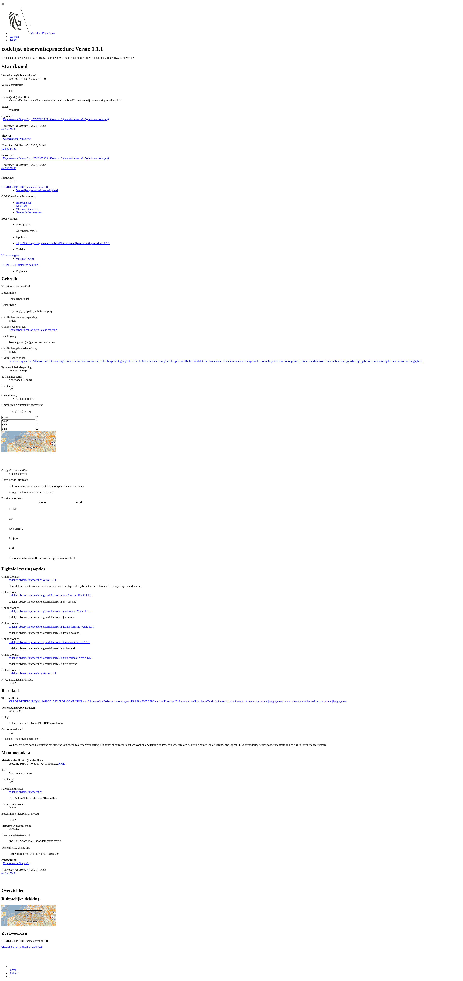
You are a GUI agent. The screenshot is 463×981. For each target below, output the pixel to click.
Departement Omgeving (17, 138)
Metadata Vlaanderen (43, 33)
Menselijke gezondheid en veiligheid (37, 190)
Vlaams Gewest (25, 258)
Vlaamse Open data (27, 209)
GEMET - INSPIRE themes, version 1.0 (24, 187)
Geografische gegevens (29, 212)
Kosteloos (21, 205)
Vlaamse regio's (10, 255)
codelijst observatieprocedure (25, 791)
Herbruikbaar (23, 202)
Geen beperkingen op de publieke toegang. (33, 329)
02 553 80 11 (8, 129)
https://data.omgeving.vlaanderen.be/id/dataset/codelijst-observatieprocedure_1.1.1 (63, 243)
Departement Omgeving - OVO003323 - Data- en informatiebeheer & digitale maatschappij (56, 119)
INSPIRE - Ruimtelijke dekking (19, 264)
